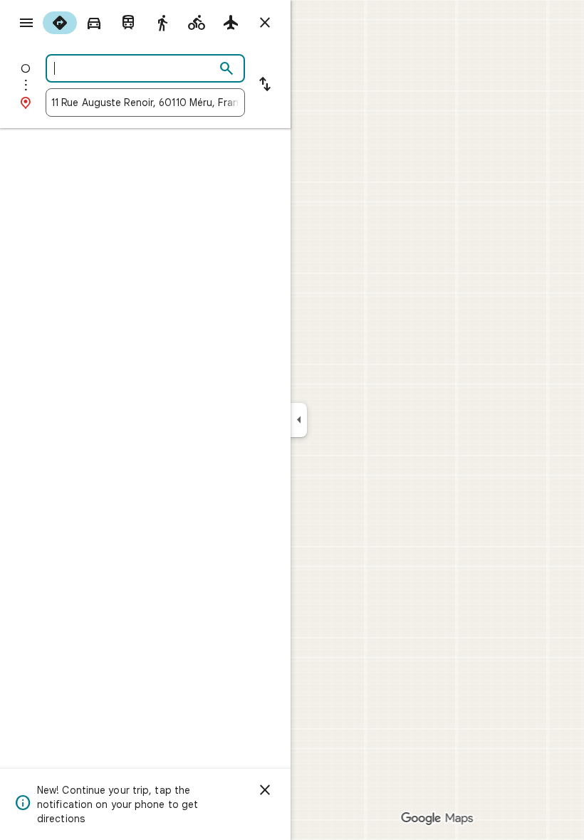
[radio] (60, 23)
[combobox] (133, 68)
